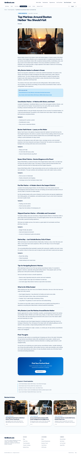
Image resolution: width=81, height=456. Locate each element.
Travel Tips (17, 6)
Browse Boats (40, 371)
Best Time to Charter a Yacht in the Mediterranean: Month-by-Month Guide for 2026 (35, 389)
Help (76, 452)
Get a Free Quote (67, 2)
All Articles (7, 6)
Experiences (52, 2)
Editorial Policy (26, 447)
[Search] (69, 6)
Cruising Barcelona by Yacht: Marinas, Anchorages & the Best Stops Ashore (34, 92)
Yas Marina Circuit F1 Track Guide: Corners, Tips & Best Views (31, 387)
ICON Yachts (44, 447)
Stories (34, 6)
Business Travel (40, 6)
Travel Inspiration (23, 6)
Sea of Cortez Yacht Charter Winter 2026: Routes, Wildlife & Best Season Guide (35, 94)
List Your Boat (59, 2)
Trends (29, 6)
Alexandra (20, 23)
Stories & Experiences (46, 441)
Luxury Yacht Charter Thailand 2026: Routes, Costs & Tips (30, 391)
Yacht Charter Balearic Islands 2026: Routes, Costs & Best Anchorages (32, 383)
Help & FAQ (62, 445)
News (12, 6)
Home (5, 9)
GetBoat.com (9, 2)
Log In (74, 2)
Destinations (45, 2)
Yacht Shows (44, 445)
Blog (24, 439)
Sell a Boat (62, 441)
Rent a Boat (38, 2)
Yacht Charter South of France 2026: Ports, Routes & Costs (30, 385)
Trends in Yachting (26, 445)
